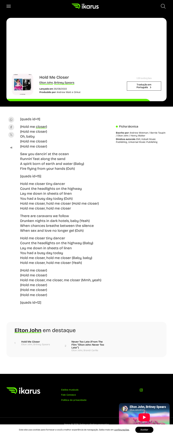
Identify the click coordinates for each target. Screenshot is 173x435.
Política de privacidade (73, 400)
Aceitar (144, 429)
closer (41, 127)
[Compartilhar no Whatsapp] (11, 120)
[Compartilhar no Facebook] (11, 127)
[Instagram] (141, 390)
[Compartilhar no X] (11, 135)
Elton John (46, 82)
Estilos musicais (69, 389)
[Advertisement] (86, 48)
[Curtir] (11, 143)
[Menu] (8, 6)
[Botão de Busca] (163, 6)
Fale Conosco (68, 394)
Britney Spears (64, 82)
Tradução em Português (144, 86)
